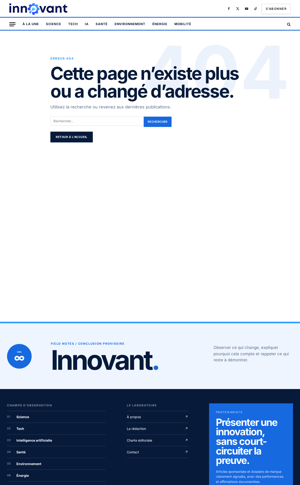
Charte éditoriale (157, 440)
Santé (102, 24)
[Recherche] (288, 24)
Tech (73, 24)
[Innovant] (38, 9)
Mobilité (182, 24)
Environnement (130, 24)
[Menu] (12, 24)
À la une (30, 24)
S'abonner (276, 9)
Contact (157, 452)
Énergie (159, 24)
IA (87, 24)
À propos (157, 417)
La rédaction (157, 429)
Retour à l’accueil (71, 137)
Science (53, 24)
